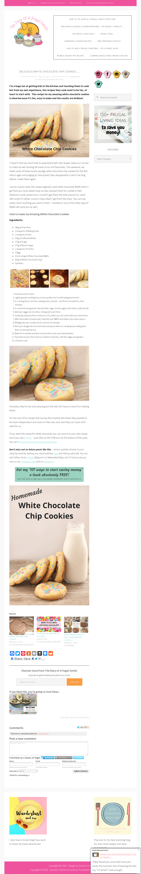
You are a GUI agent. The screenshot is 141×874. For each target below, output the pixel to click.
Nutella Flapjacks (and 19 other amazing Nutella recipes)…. (74, 637)
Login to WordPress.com (63, 757)
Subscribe (74, 682)
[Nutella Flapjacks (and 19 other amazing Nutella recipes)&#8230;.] (76, 624)
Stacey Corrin (85, 865)
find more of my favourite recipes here (37, 441)
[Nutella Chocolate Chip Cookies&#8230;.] (21, 625)
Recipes (86, 718)
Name (11, 761)
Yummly (28, 437)
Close (139, 850)
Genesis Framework (80, 869)
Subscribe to (14, 771)
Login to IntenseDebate (47, 757)
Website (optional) (69, 761)
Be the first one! (43, 733)
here (56, 453)
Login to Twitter (78, 757)
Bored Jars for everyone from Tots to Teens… (118, 856)
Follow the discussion (86, 727)
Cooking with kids (76, 718)
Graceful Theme (58, 869)
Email (38, 761)
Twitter (30, 457)
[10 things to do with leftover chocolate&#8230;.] (49, 624)
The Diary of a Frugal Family (29, 31)
